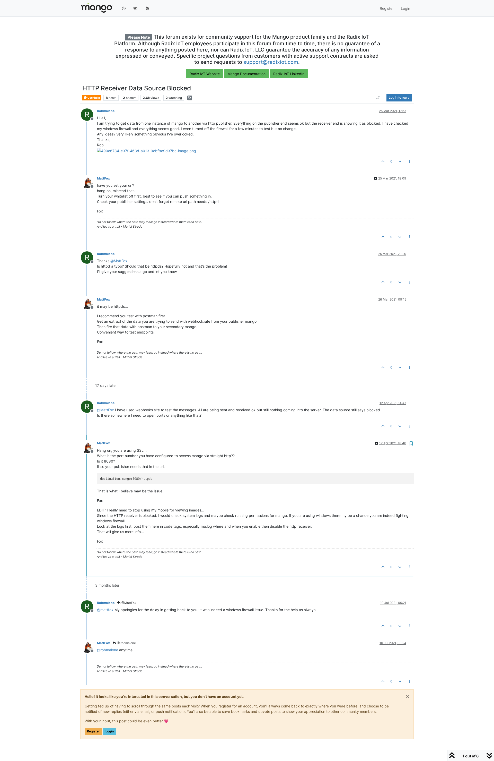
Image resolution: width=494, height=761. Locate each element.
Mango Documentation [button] (246, 74)
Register (93, 731)
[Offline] (89, 181)
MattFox (103, 178)
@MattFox (128, 603)
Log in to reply (399, 98)
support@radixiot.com (270, 62)
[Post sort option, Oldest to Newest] (378, 97)
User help (93, 97)
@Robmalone (126, 643)
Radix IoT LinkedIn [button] (288, 74)
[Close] (407, 697)
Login (109, 731)
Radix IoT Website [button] (205, 74)
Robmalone (105, 111)
